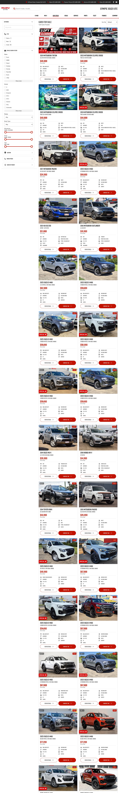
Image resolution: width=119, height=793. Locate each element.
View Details (47, 79)
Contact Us (66, 79)
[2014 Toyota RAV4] (58, 494)
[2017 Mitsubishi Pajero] (58, 154)
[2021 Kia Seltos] (58, 211)
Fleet (94, 15)
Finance (104, 15)
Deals (66, 15)
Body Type (7, 121)
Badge (6, 114)
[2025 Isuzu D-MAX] (98, 154)
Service (76, 15)
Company (114, 15)
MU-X (45, 15)
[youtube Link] (116, 2)
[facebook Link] (113, 2)
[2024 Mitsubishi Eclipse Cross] (98, 97)
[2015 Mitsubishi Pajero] (98, 494)
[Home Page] (5, 8)
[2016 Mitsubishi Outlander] (98, 211)
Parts (85, 15)
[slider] (5, 132)
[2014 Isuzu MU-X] (58, 438)
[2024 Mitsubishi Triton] (58, 40)
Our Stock (56, 15)
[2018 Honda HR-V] (98, 438)
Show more (19, 81)
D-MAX (36, 15)
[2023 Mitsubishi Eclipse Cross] (98, 40)
